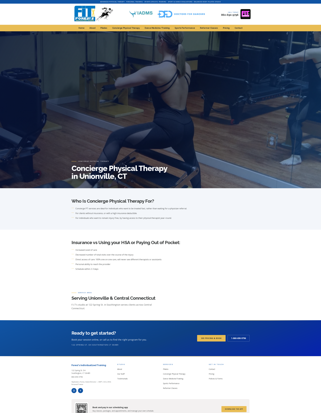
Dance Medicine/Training (157, 28)
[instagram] (73, 390)
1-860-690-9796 (238, 338)
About (92, 28)
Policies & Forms (216, 378)
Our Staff (121, 374)
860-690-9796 (77, 377)
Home (81, 28)
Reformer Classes (209, 28)
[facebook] (80, 390)
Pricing (226, 28)
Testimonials (122, 378)
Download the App (234, 409)
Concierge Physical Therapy (126, 28)
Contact (239, 28)
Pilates (103, 28)
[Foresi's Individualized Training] (91, 14)
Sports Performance (185, 28)
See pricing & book (211, 338)
